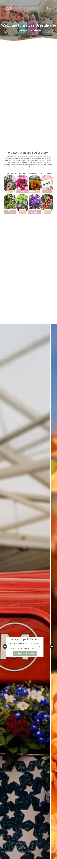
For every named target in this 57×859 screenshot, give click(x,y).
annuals (22, 192)
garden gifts (47, 211)
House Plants (10, 191)
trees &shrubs (34, 211)
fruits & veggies (10, 212)
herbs (22, 212)
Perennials (34, 192)
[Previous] (5, 646)
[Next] (52, 646)
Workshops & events (25, 653)
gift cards (47, 191)
